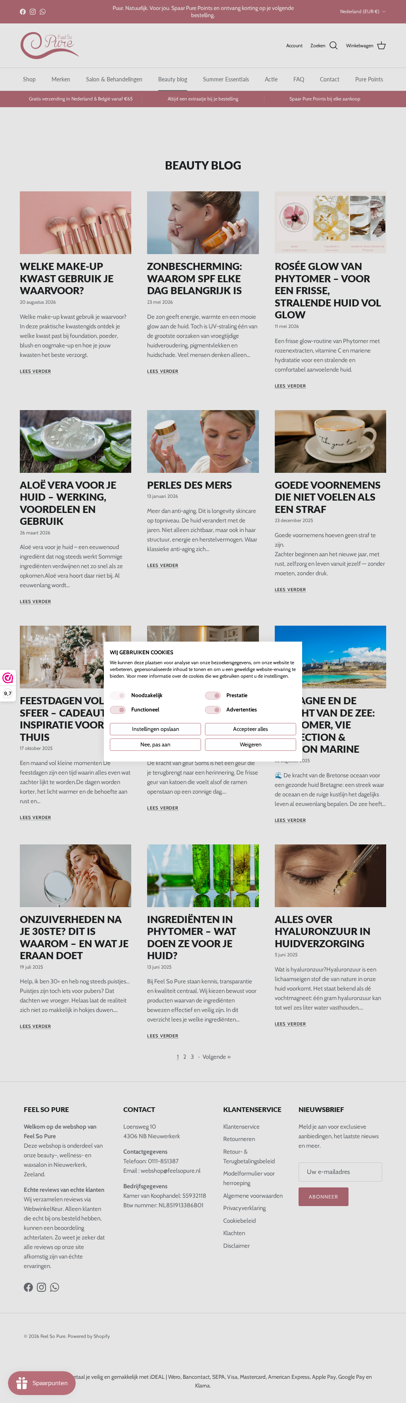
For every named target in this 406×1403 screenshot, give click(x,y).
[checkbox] (118, 696)
